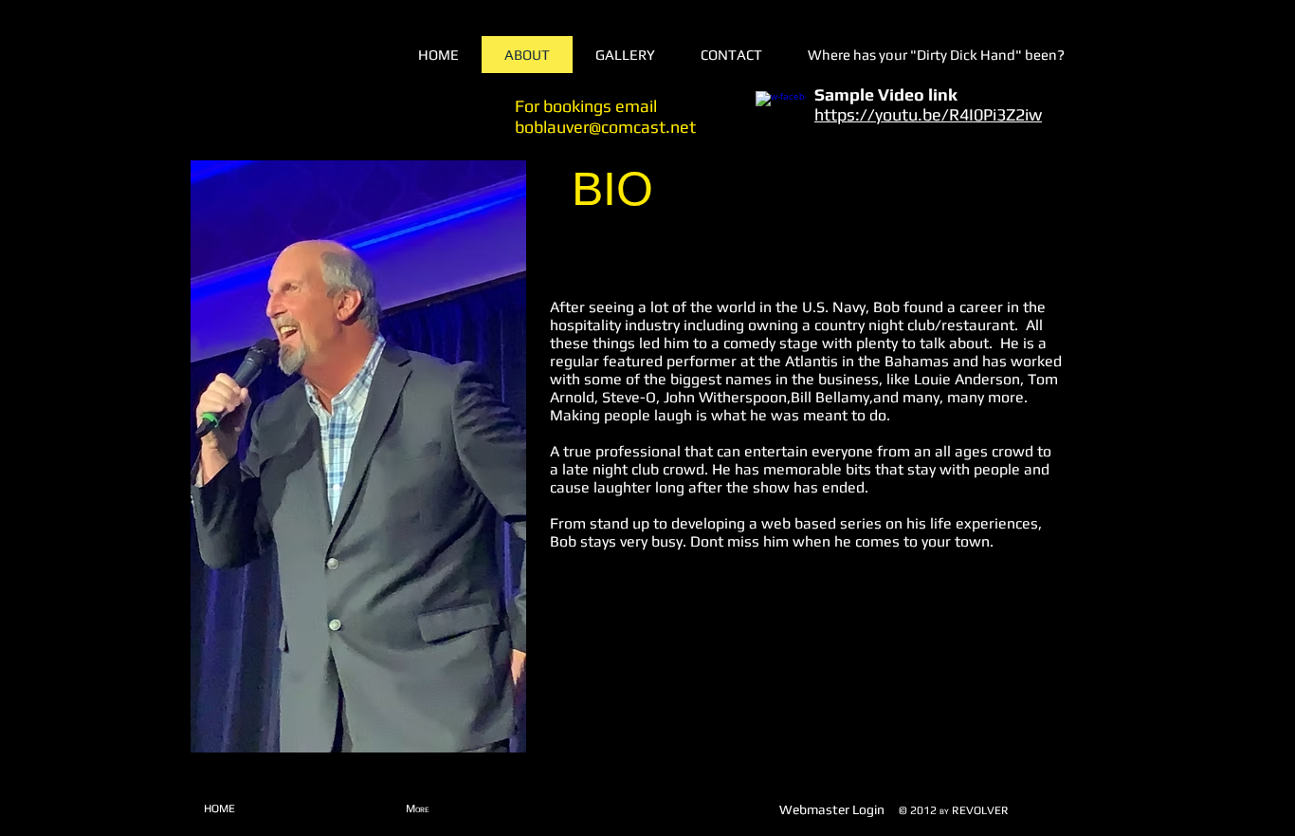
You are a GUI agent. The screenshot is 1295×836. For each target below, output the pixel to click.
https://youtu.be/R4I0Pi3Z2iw (928, 114)
